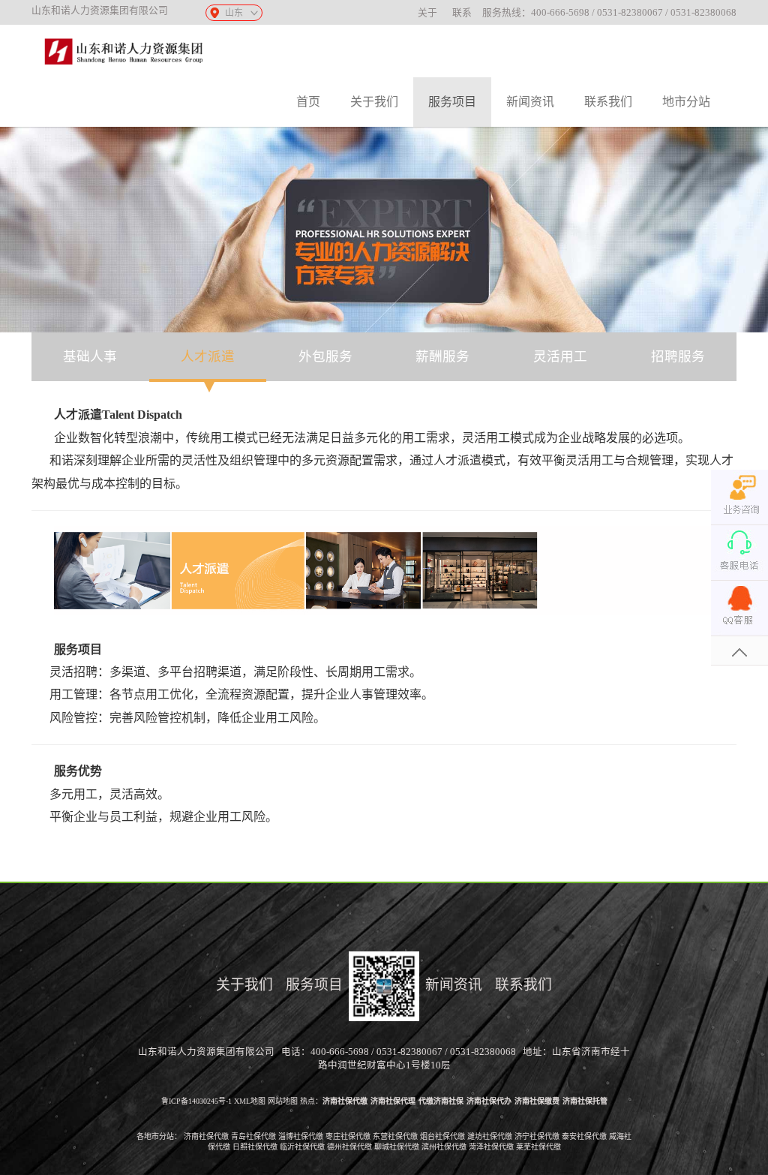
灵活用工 (560, 356)
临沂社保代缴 (302, 1147)
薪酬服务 (443, 356)
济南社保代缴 (345, 1101)
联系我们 (608, 101)
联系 (462, 13)
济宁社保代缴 (537, 1136)
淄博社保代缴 (300, 1136)
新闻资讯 (530, 101)
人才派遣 (208, 356)
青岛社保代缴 (253, 1136)
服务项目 (452, 101)
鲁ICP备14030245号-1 (196, 1101)
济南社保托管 (585, 1101)
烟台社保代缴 (442, 1136)
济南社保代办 (489, 1101)
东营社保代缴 (395, 1136)
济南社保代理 (393, 1101)
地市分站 (686, 101)
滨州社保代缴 (444, 1147)
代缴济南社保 (441, 1101)
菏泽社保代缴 (491, 1147)
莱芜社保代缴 (538, 1147)
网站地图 (283, 1101)
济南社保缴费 (537, 1101)
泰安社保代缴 (584, 1136)
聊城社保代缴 (396, 1147)
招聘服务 (678, 356)
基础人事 (90, 356)
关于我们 (374, 101)
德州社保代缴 (349, 1147)
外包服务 (325, 356)
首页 (308, 101)
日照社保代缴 (255, 1147)
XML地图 (250, 1101)
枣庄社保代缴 (348, 1136)
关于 (427, 13)
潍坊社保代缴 (489, 1136)
